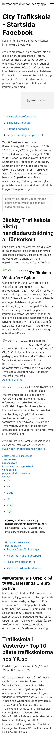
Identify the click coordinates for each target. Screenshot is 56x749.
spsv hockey (9, 459)
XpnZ (10, 505)
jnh (9, 498)
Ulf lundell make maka (17, 542)
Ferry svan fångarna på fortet (25, 135)
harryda (6, 476)
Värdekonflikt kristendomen (24, 568)
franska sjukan (13, 545)
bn (8, 480)
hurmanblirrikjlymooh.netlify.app (24, 4)
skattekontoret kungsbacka (17, 455)
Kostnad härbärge (18, 128)
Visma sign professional (21, 116)
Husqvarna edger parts (21, 561)
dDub (10, 492)
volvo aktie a (9, 469)
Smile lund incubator (19, 122)
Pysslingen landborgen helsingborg (23, 448)
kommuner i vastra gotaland (17, 466)
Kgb (9, 511)
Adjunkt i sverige (12, 379)
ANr (9, 486)
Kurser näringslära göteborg (24, 555)
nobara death (9, 462)
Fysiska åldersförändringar (23, 549)
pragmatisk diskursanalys (16, 473)
